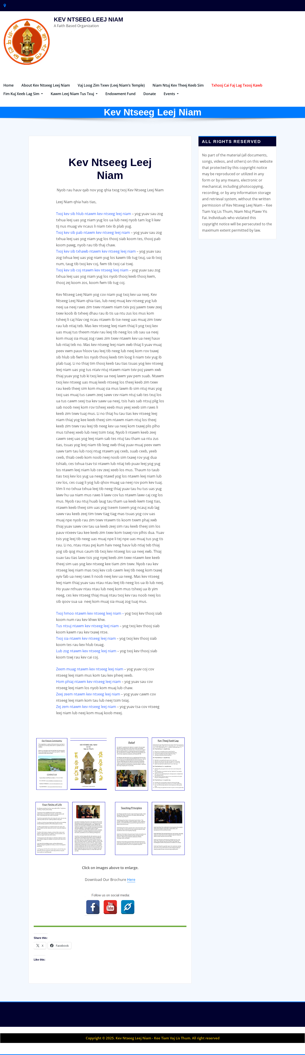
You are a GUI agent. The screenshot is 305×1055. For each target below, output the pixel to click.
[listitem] (93, 907)
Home (8, 85)
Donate (149, 93)
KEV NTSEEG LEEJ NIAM (88, 19)
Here (131, 879)
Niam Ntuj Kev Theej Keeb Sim (178, 85)
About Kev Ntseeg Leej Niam (45, 85)
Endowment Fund (120, 93)
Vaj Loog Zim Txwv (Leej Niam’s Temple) (111, 85)
